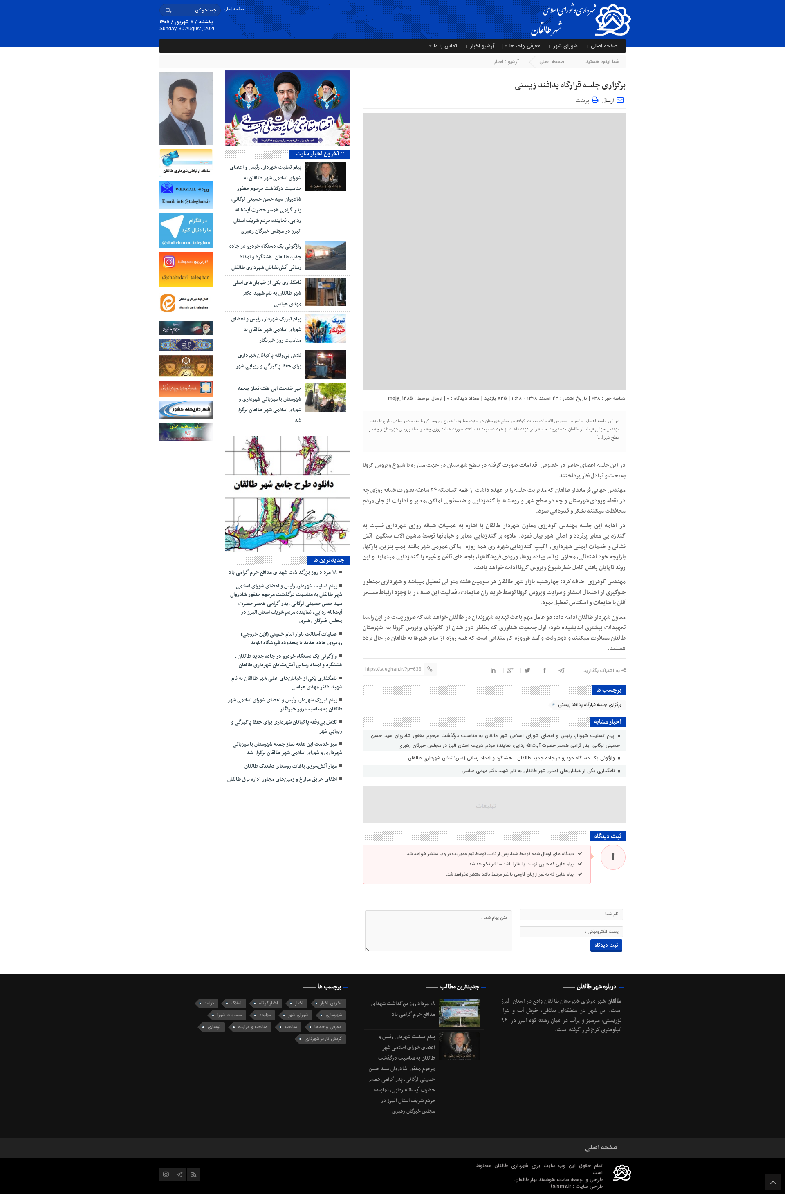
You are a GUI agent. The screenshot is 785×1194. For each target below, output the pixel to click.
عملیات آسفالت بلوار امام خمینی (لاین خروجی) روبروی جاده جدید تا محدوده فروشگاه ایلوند (291, 638)
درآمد (209, 1003)
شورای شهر (566, 46)
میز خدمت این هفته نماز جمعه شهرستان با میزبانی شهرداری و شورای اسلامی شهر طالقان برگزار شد (287, 748)
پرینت (584, 99)
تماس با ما (445, 46)
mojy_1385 (400, 398)
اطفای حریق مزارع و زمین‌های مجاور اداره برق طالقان (282, 779)
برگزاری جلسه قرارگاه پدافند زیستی (570, 85)
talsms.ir (561, 1186)
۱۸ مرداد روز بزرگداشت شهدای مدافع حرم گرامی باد (283, 572)
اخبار (498, 61)
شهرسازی (333, 1015)
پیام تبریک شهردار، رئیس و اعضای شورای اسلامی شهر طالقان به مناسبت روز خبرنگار (266, 330)
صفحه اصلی (234, 9)
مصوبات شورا (229, 1015)
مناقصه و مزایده (252, 1027)
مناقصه (291, 1027)
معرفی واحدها (525, 46)
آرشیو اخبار (482, 46)
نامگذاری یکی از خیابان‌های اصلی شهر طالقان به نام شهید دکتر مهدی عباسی (539, 771)
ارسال (608, 101)
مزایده (265, 1015)
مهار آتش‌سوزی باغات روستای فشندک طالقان (290, 766)
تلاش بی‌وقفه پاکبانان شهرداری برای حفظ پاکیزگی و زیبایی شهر (286, 726)
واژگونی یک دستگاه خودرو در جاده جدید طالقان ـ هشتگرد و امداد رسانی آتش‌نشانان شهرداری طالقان (512, 758)
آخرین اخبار (331, 1003)
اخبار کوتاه (268, 1003)
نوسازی (214, 1027)
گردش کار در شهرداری (323, 1038)
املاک (236, 1003)
